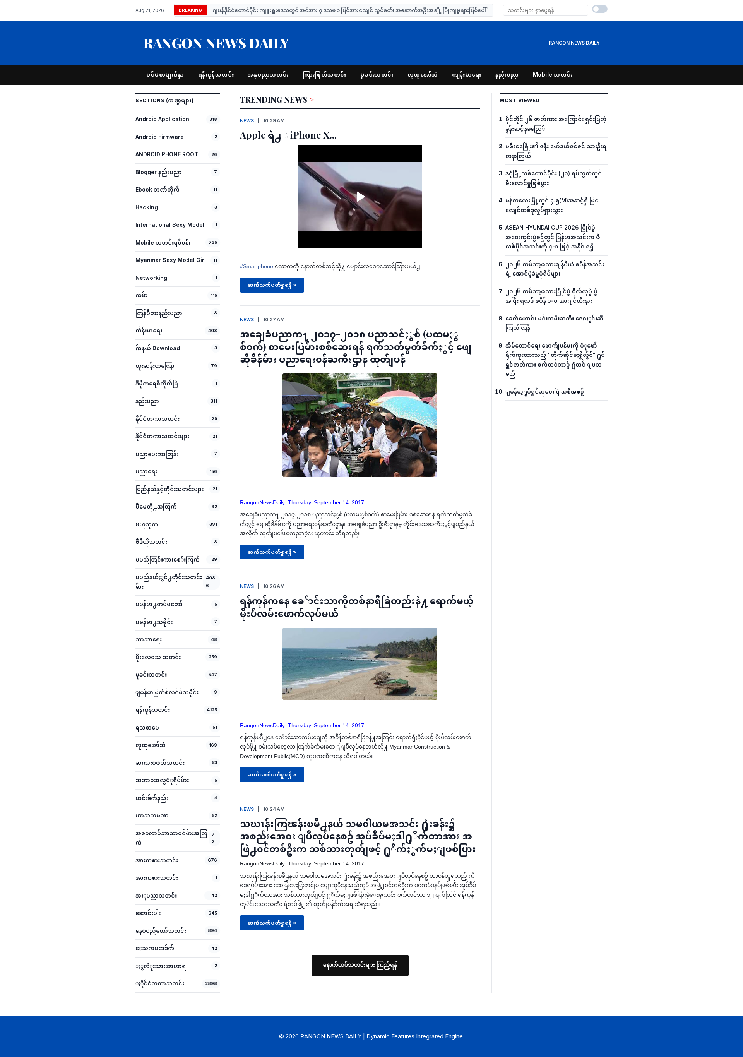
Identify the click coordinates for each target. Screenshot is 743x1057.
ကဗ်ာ (141, 295)
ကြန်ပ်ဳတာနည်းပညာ (158, 313)
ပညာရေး (146, 471)
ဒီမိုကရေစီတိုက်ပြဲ (156, 383)
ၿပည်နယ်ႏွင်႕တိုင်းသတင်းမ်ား (168, 582)
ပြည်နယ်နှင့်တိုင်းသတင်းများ (169, 489)
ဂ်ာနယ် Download (157, 348)
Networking (151, 277)
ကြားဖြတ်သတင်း (324, 74)
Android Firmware (159, 137)
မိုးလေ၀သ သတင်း (158, 657)
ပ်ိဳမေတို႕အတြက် (156, 506)
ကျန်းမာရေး (466, 74)
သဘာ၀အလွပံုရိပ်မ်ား (162, 780)
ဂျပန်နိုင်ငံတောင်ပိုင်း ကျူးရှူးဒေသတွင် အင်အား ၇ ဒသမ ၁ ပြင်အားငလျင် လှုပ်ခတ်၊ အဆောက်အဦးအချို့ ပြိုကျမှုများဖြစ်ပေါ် (349, 10)
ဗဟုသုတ (146, 524)
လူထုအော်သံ (422, 74)
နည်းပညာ (507, 74)
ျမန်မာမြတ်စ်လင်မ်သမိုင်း (167, 692)
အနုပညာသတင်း (268, 74)
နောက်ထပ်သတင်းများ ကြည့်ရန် (360, 965)
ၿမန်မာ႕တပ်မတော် (159, 604)
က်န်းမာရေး (148, 330)
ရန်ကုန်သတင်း (216, 74)
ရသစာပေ (147, 727)
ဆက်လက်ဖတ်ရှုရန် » (272, 285)
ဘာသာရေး (148, 639)
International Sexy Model (169, 224)
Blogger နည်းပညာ (158, 172)
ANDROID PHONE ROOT (166, 154)
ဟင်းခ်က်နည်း (151, 798)
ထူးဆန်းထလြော (155, 365)
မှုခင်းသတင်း (377, 74)
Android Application (162, 119)
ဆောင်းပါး (148, 913)
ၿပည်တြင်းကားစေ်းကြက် (167, 559)
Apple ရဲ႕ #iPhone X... (288, 134)
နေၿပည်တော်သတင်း (160, 930)
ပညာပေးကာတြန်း (156, 454)
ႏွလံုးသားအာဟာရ (160, 966)
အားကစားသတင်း (156, 860)
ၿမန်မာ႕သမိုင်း (154, 621)
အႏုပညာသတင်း (156, 895)
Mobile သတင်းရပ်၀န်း (162, 242)
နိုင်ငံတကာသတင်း (157, 418)
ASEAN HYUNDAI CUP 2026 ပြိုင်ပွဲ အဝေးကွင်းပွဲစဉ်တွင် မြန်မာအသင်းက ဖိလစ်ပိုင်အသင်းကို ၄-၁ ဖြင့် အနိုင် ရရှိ (552, 237)
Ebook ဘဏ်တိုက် (157, 189)
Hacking (146, 207)
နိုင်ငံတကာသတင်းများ (162, 436)
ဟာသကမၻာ (152, 815)
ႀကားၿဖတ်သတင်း (160, 762)
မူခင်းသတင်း (151, 674)
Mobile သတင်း (553, 74)
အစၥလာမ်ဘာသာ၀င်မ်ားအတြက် (171, 838)
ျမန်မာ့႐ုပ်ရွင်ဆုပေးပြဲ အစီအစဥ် (544, 391)
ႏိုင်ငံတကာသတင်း (159, 983)
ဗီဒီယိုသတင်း (151, 541)
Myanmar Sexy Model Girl (170, 260)
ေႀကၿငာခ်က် (154, 948)
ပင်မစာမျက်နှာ (165, 74)
